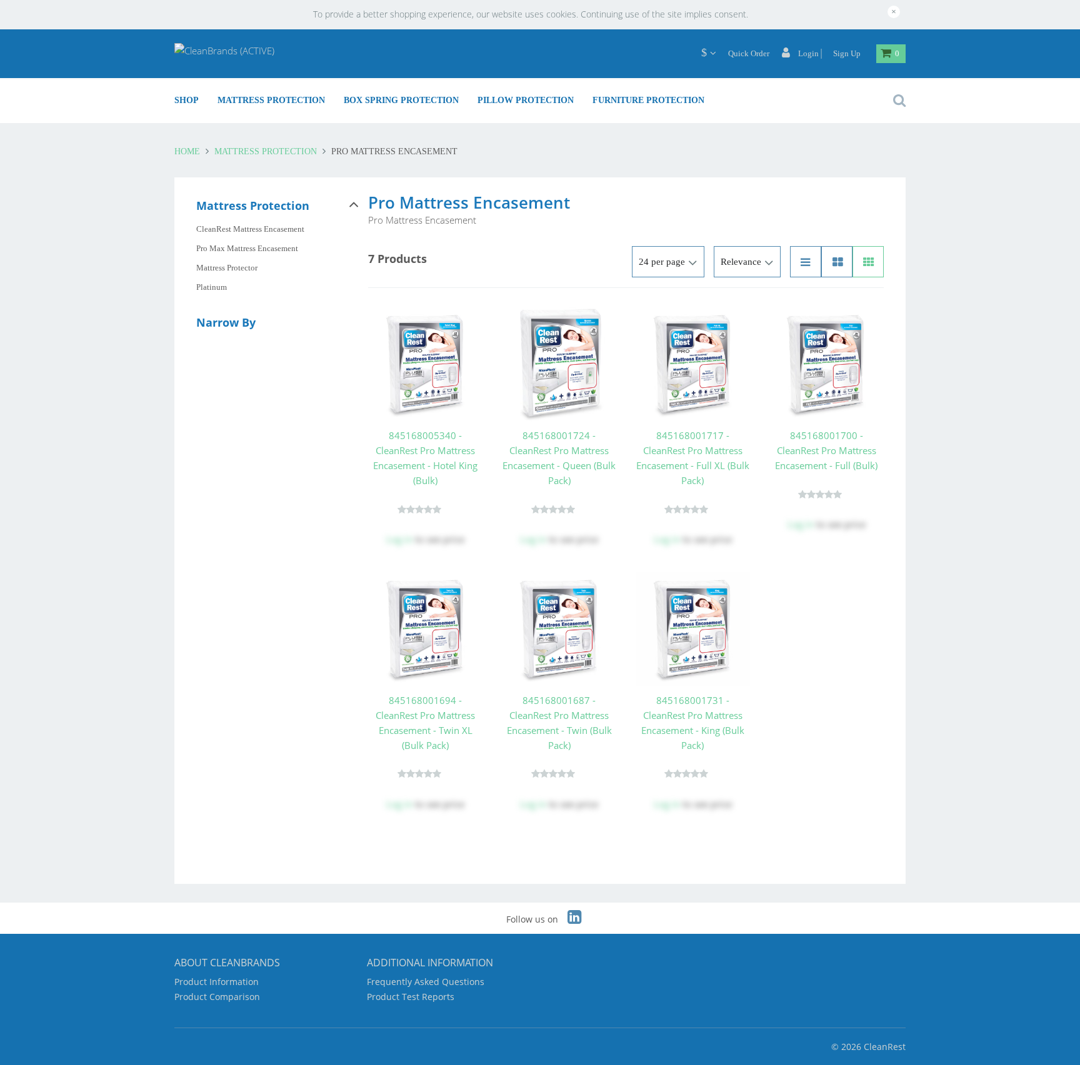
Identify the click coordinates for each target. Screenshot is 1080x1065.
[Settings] (704, 52)
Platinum (211, 287)
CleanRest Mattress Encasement (250, 229)
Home (188, 151)
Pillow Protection (526, 100)
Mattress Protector (227, 267)
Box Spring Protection (401, 100)
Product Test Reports (410, 997)
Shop (186, 100)
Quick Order (748, 53)
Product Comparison (217, 997)
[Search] (896, 100)
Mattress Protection (271, 100)
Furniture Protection (648, 100)
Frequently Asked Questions (425, 982)
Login (807, 53)
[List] (805, 261)
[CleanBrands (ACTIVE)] (224, 50)
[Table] (836, 261)
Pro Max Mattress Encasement (247, 248)
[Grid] (868, 261)
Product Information (216, 982)
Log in (399, 539)
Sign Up (847, 53)
